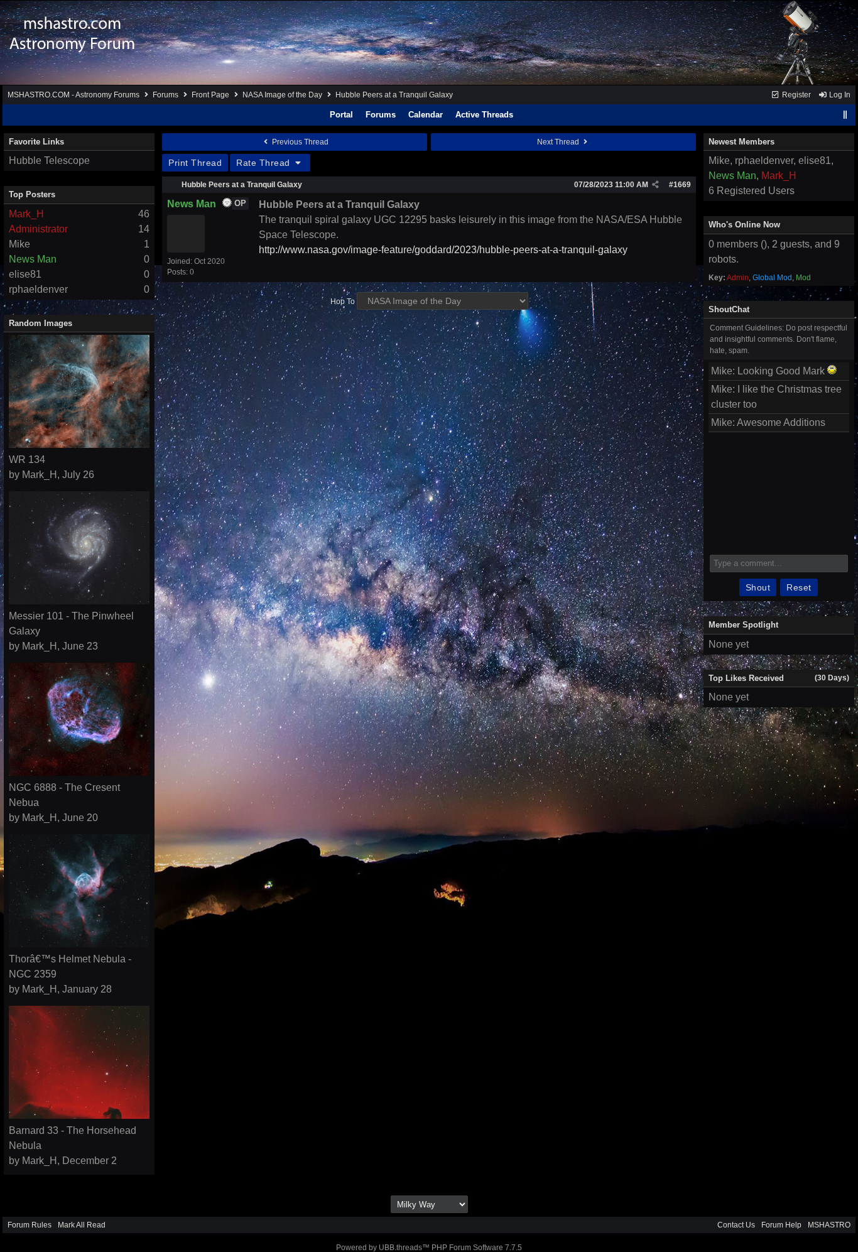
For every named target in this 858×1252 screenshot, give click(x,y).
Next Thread (559, 142)
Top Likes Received (746, 678)
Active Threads (484, 114)
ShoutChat (729, 309)
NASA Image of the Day (282, 94)
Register (795, 94)
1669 (682, 184)
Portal (341, 114)
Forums (165, 94)
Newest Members (741, 141)
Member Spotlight (743, 624)
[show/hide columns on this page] (845, 114)
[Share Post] (655, 184)
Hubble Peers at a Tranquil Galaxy (242, 184)
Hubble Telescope (49, 160)
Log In (838, 94)
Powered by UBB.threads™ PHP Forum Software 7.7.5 (429, 1247)
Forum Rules (30, 1225)
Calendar (425, 114)
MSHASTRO (829, 1225)
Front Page (210, 94)
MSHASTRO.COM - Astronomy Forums (73, 94)
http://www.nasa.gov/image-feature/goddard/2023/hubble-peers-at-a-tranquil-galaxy (443, 249)
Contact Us (736, 1225)
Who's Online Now (744, 224)
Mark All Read (82, 1225)
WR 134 (27, 459)
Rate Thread (264, 163)
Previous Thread (299, 142)
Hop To (342, 301)
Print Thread (195, 163)
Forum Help (781, 1225)
